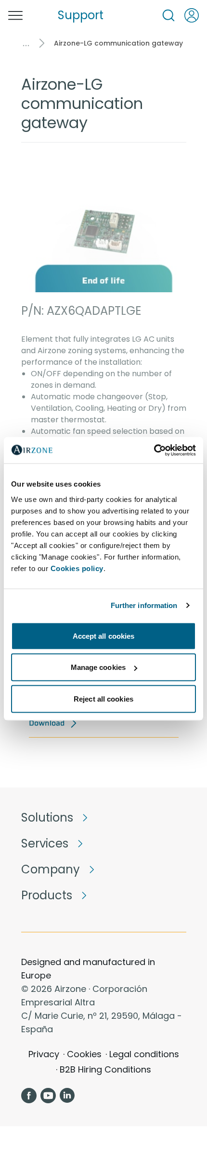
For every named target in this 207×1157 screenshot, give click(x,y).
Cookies (84, 1054)
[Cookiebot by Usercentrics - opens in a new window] (154, 450)
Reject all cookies (103, 698)
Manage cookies (98, 667)
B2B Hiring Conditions (105, 1069)
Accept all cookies (104, 636)
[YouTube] (48, 1095)
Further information (144, 605)
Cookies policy (77, 568)
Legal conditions (144, 1054)
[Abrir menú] (15, 15)
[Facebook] (29, 1095)
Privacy (43, 1054)
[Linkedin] (67, 1095)
